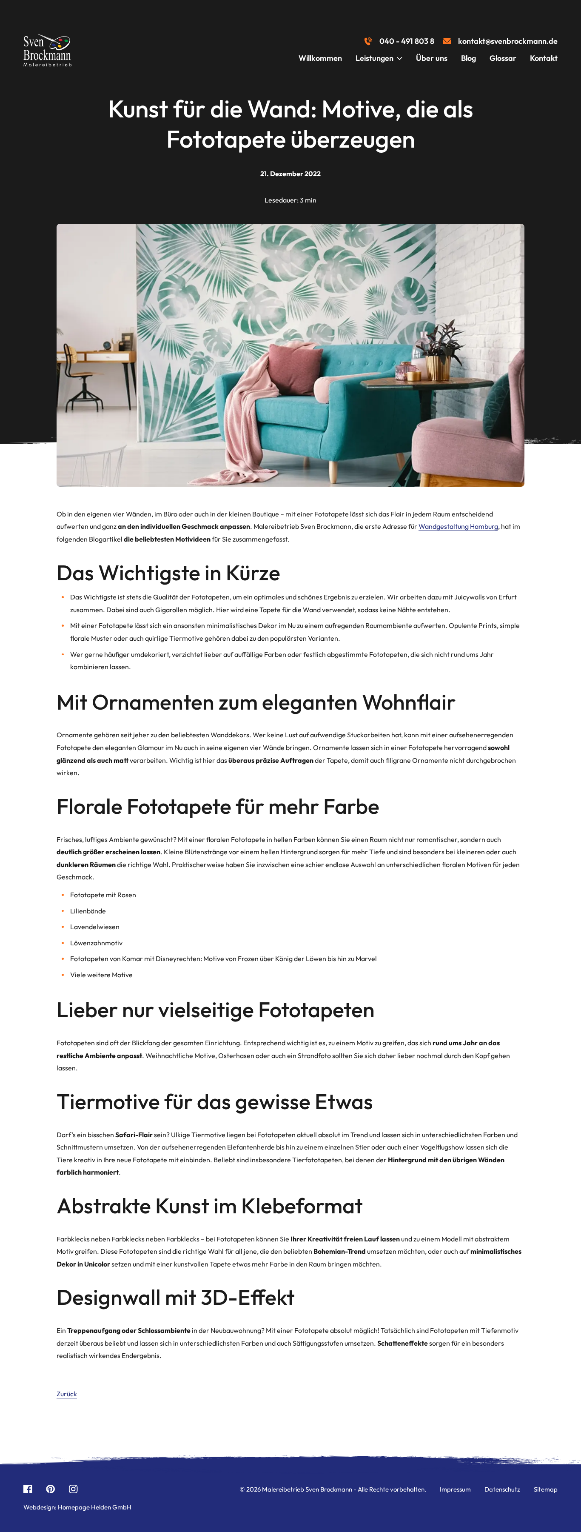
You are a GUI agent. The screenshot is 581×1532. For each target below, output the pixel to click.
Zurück (67, 1393)
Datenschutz (502, 1489)
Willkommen (320, 58)
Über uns (431, 58)
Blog (468, 58)
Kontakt (544, 58)
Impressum (455, 1489)
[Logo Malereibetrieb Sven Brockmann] (47, 50)
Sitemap (546, 1489)
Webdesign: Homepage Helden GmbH (77, 1507)
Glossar (503, 58)
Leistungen (374, 58)
